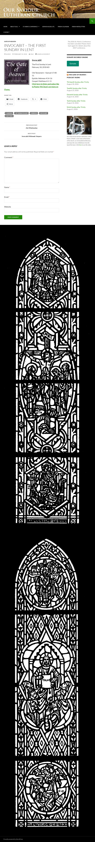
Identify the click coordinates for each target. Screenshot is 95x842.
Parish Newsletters (78, 26)
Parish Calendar (63, 26)
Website (7, 207)
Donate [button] (73, 63)
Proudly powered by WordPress (13, 839)
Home (5, 26)
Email (7, 197)
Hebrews (34, 113)
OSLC (32, 54)
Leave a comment (43, 54)
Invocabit (43, 113)
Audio (8, 54)
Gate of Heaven (10, 41)
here (80, 145)
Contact (6, 32)
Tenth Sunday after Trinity (76, 101)
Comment (8, 157)
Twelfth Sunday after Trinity (77, 88)
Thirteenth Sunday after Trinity (78, 82)
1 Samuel (9, 113)
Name (7, 187)
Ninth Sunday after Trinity (76, 107)
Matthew (9, 116)
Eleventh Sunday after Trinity (77, 95)
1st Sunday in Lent (21, 113)
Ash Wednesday (31, 126)
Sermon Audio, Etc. (48, 26)
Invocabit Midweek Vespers (32, 135)
